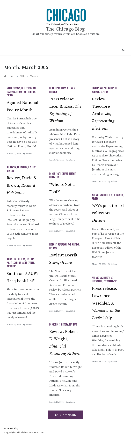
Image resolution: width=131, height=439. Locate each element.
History (32, 167)
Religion (53, 92)
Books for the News (25, 92)
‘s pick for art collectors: (108, 213)
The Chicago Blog (65, 29)
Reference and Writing (68, 244)
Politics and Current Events (20, 263)
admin (29, 153)
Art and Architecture (102, 195)
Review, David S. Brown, (22, 185)
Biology (53, 244)
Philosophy (54, 88)
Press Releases (68, 88)
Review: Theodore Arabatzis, (103, 114)
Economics (54, 324)
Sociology (11, 266)
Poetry (10, 95)
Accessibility (11, 428)
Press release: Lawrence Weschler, (106, 303)
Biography (11, 167)
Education (22, 167)
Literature (54, 177)
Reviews (104, 92)
